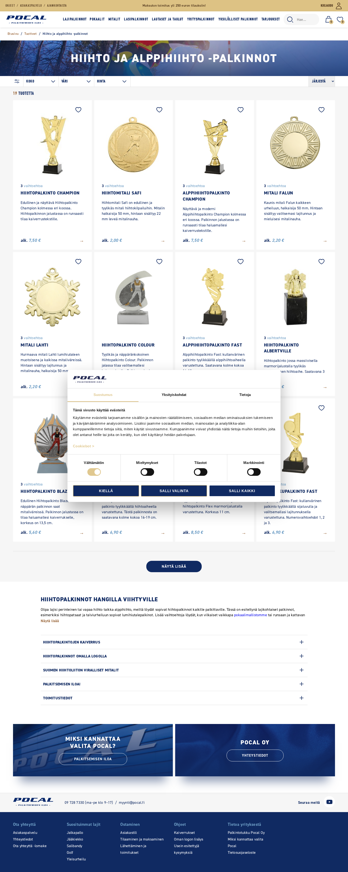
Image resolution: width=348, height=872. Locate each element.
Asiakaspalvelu (25, 832)
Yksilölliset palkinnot (238, 19)
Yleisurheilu (76, 859)
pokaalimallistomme (250, 614)
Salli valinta (174, 491)
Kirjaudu (327, 6)
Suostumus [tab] (103, 395)
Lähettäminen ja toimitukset (133, 849)
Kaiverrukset (184, 832)
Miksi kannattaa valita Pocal (245, 842)
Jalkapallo (75, 832)
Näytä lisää (174, 566)
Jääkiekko (75, 839)
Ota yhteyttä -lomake (30, 845)
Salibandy (74, 845)
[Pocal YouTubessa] (329, 806)
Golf (70, 852)
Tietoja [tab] (245, 395)
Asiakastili (128, 832)
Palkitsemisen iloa (93, 759)
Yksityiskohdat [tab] (174, 395)
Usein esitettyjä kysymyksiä (186, 849)
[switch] (147, 472)
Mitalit (114, 19)
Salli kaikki (242, 491)
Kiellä (106, 491)
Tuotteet (30, 33)
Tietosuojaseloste (242, 852)
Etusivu (13, 33)
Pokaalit (97, 19)
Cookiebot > (83, 446)
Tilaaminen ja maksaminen (142, 839)
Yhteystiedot (255, 755)
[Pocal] (26, 19)
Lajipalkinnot (75, 19)
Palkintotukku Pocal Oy (246, 832)
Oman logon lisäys (188, 839)
